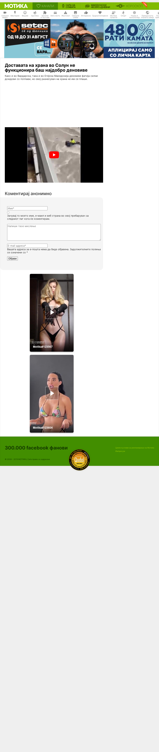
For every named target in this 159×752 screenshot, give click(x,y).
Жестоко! (65, 16)
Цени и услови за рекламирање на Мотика (134, 448)
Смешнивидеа (5, 17)
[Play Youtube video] (54, 155)
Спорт (123, 16)
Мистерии (15, 16)
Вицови (25, 16)
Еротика (35, 16)
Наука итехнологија (134, 17)
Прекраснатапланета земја (147, 17)
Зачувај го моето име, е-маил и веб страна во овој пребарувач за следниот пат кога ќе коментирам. (48, 217)
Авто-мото (55, 16)
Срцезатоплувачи (100, 16)
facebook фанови (36, 448)
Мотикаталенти (113, 17)
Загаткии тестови (45, 17)
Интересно (86, 16)
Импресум (120, 451)
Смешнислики (75, 17)
